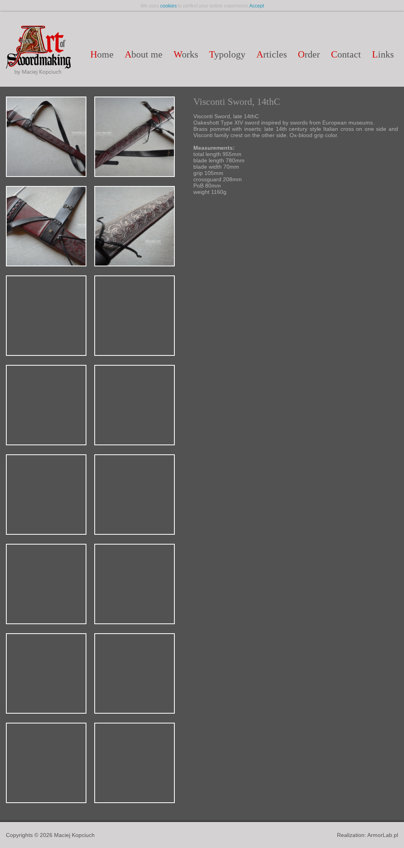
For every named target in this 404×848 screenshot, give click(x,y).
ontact (346, 54)
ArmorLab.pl (382, 835)
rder (309, 54)
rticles (271, 54)
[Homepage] (38, 51)
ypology (227, 54)
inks (383, 54)
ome (102, 54)
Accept (256, 6)
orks (186, 54)
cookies (168, 6)
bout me (144, 54)
